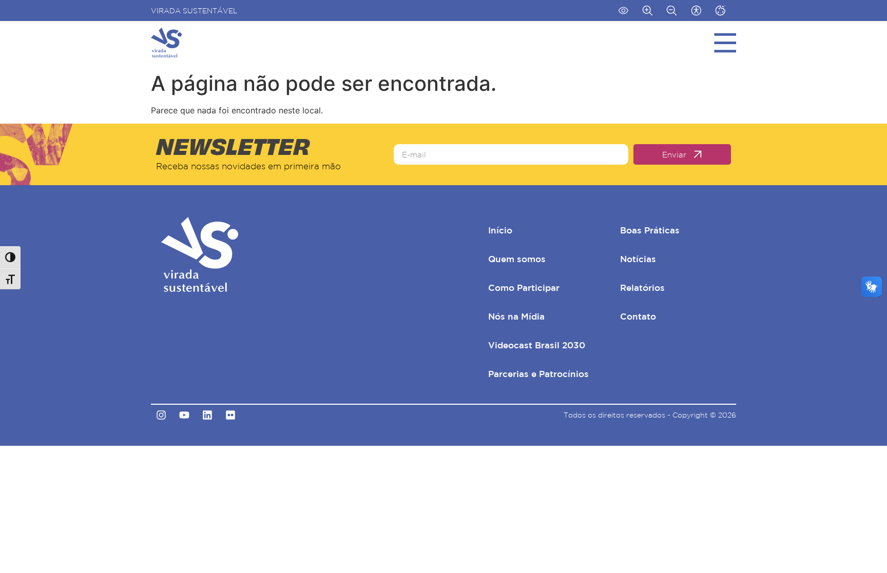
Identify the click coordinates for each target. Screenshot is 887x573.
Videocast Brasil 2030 (536, 345)
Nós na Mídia (516, 316)
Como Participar (524, 287)
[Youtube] (184, 415)
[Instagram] (161, 415)
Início (500, 230)
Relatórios (642, 287)
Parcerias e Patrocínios (538, 374)
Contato (638, 316)
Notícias (638, 259)
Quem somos (517, 259)
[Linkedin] (207, 415)
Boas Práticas (650, 230)
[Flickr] (230, 415)
